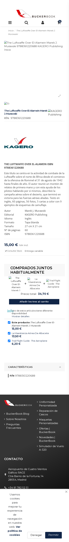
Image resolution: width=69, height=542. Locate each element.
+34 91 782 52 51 (18, 487)
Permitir (53, 534)
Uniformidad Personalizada (48, 403)
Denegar (36, 535)
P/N (12, 375)
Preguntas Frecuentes (13, 426)
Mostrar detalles (20, 316)
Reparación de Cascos (48, 412)
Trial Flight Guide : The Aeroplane (29, 340)
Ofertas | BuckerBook (47, 430)
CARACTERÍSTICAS (20, 367)
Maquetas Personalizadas (48, 421)
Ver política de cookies (15, 530)
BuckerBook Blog (17, 413)
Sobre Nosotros (16, 419)
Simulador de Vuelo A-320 (51, 448)
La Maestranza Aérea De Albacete (30, 333)
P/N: (6, 118)
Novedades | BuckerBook (47, 439)
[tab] (34, 367)
